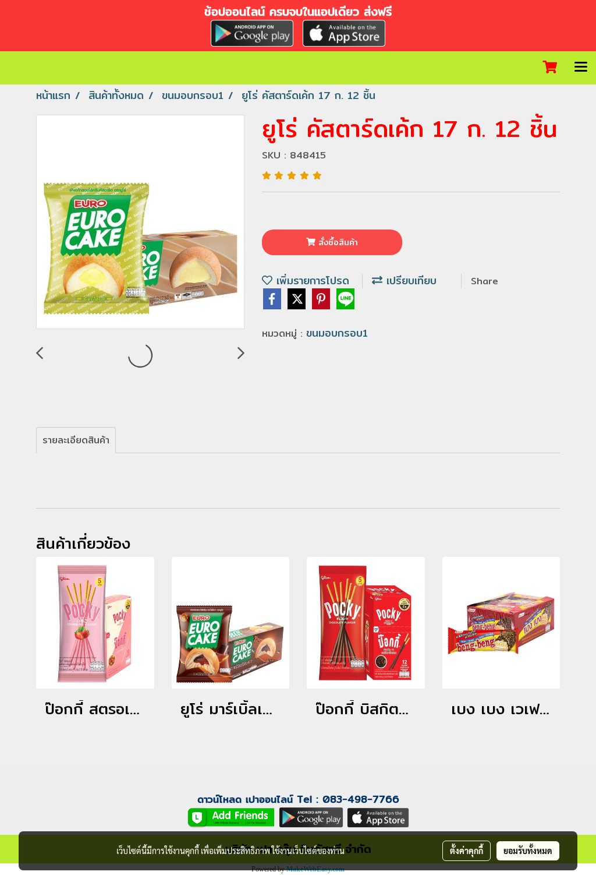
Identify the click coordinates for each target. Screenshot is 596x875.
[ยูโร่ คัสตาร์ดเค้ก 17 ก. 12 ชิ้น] (140, 222)
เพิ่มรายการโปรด (310, 280)
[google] (252, 32)
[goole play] (311, 816)
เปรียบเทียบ (409, 280)
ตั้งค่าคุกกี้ (466, 850)
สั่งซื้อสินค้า (336, 242)
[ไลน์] (231, 816)
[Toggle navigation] (581, 67)
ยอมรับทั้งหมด (527, 850)
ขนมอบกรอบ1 (337, 332)
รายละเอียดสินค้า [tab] (75, 440)
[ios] (344, 32)
